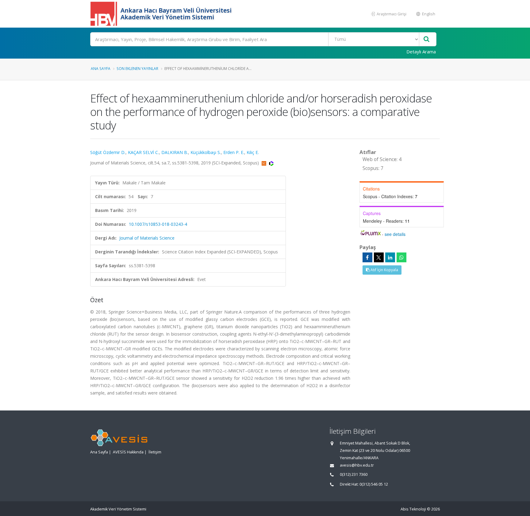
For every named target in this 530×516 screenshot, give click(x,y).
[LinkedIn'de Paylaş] (390, 257)
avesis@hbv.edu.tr (357, 465)
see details (395, 234)
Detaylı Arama (421, 51)
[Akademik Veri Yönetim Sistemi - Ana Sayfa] (104, 14)
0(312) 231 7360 (353, 474)
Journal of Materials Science (147, 238)
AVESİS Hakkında (128, 452)
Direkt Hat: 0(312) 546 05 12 (364, 484)
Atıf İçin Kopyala (384, 269)
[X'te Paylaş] (379, 257)
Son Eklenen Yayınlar (137, 68)
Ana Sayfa (100, 68)
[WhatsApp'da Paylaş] (401, 257)
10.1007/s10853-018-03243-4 (158, 224)
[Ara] (426, 39)
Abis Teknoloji (413, 509)
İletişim (154, 452)
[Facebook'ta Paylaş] (367, 257)
